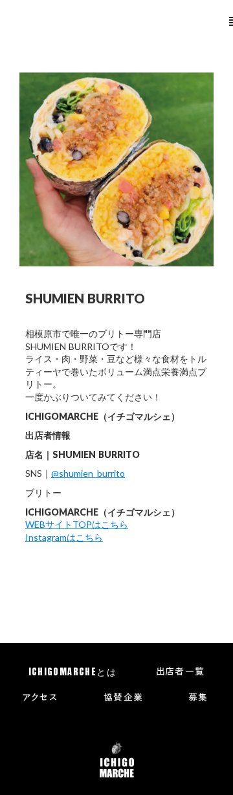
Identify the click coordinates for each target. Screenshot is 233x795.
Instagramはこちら (64, 537)
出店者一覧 (180, 672)
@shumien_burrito (88, 473)
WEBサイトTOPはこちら (76, 524)
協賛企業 (124, 698)
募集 (198, 698)
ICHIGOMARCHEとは (72, 672)
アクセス (40, 698)
